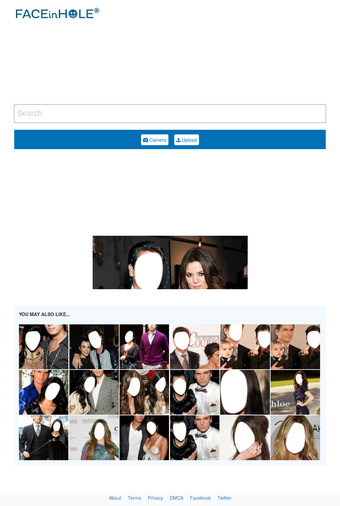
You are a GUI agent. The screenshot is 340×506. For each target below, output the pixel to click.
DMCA (176, 497)
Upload (189, 139)
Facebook (200, 497)
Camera (157, 139)
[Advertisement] (229, 53)
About (115, 497)
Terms (134, 497)
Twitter (224, 497)
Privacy (155, 497)
